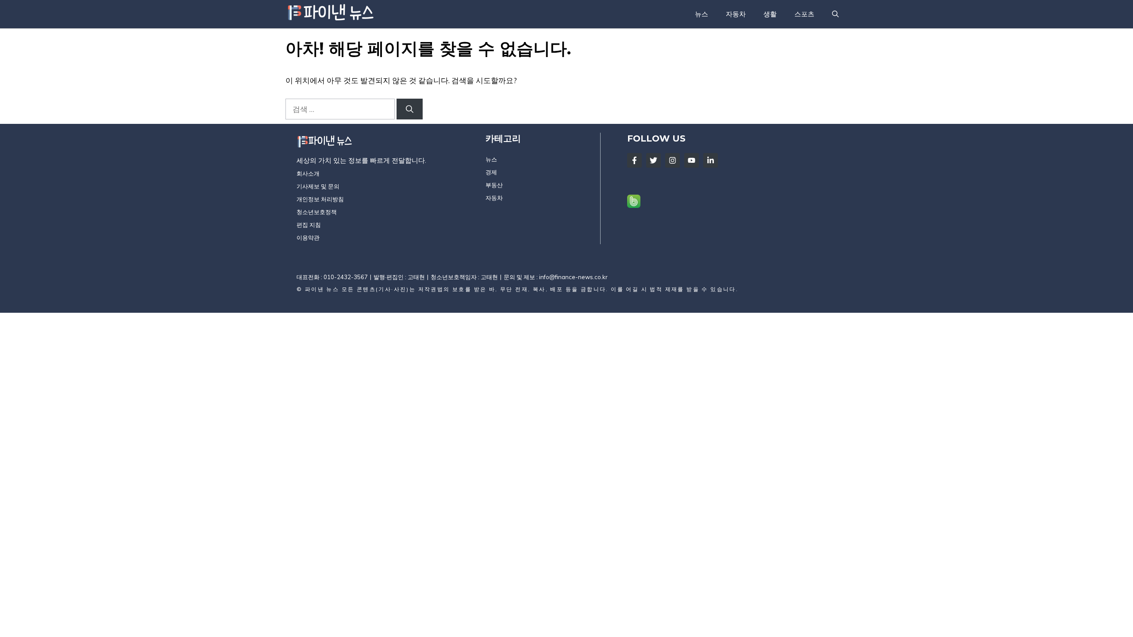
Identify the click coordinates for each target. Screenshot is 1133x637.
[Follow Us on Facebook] (634, 160)
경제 (491, 172)
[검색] (410, 109)
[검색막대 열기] (835, 14)
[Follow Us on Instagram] (672, 160)
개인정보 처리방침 (320, 199)
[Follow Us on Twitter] (653, 160)
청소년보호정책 (317, 211)
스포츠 (804, 14)
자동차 (736, 14)
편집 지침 (309, 224)
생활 (770, 14)
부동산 (494, 184)
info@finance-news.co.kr (573, 276)
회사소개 (308, 173)
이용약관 (308, 237)
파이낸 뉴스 (322, 289)
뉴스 (701, 14)
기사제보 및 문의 (318, 186)
